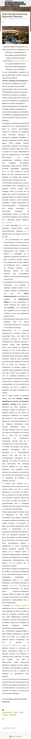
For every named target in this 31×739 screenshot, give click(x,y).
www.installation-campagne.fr (20, 605)
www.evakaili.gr (7, 222)
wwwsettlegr (13, 585)
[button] (3, 22)
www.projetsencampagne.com (11, 645)
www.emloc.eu (24, 225)
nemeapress (9, 1)
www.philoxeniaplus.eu (21, 61)
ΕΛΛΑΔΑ (21, 712)
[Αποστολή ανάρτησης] (3, 710)
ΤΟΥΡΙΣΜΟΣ (13, 715)
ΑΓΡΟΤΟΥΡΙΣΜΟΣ (7, 712)
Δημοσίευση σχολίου (9, 728)
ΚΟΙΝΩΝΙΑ (5, 715)
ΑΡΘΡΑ (15, 712)
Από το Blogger (17, 736)
